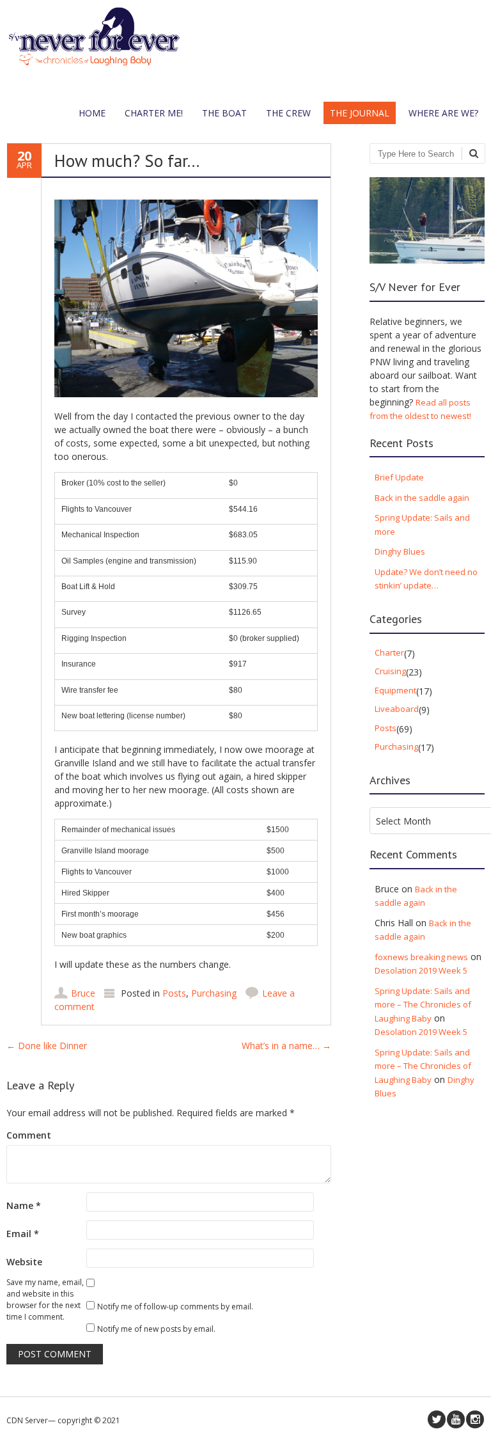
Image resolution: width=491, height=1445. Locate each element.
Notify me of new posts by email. (156, 1328)
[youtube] (455, 1419)
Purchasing (214, 993)
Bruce (83, 993)
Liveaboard (397, 709)
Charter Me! (154, 113)
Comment (28, 1135)
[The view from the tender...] (94, 63)
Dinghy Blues (400, 551)
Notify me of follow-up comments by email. (175, 1306)
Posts (174, 993)
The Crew (288, 113)
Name (23, 1205)
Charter (389, 652)
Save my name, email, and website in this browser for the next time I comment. (45, 1299)
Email (22, 1234)
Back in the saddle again (422, 497)
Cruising (390, 671)
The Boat (224, 113)
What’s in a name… (286, 1045)
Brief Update (399, 477)
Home (92, 113)
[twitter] (436, 1419)
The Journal (359, 113)
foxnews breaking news (421, 957)
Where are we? (443, 113)
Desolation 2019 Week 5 (421, 970)
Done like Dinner (46, 1045)
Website (24, 1262)
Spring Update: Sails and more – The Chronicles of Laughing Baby (423, 1004)
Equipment (395, 690)
